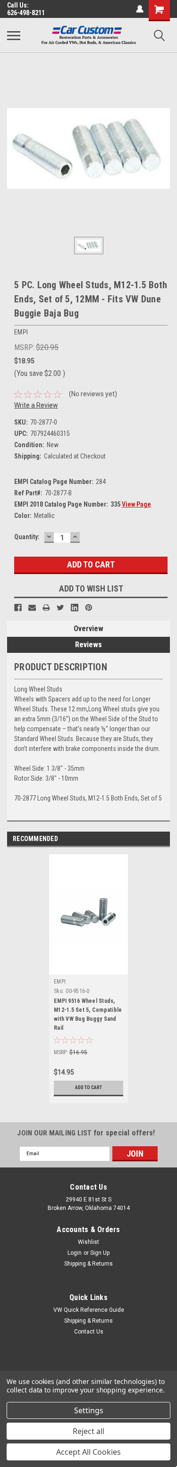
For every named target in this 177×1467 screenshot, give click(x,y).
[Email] (32, 607)
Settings (88, 1410)
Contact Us (88, 1331)
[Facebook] (18, 607)
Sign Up (100, 1253)
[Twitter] (60, 607)
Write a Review (36, 405)
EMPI (60, 981)
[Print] (46, 607)
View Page (136, 504)
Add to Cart (88, 1087)
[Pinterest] (89, 607)
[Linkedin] (74, 607)
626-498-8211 (26, 13)
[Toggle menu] (13, 35)
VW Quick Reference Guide (88, 1310)
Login (74, 1253)
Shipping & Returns (88, 1263)
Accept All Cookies (88, 1452)
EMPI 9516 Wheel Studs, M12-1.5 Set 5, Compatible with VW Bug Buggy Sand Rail (88, 1014)
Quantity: (27, 537)
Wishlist (88, 1242)
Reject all (88, 1431)
